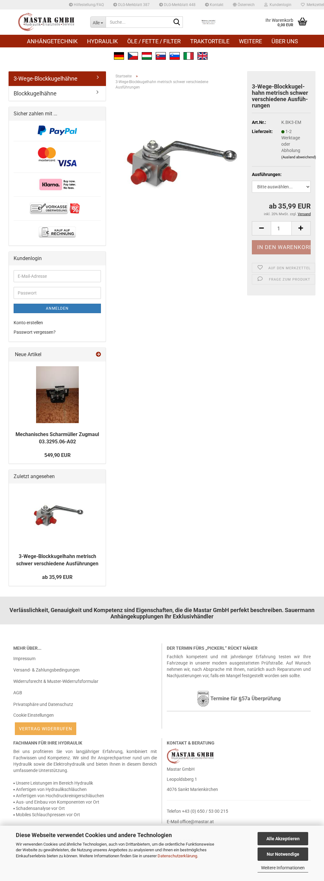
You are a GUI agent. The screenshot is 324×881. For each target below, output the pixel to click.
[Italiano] (189, 55)
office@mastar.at (197, 821)
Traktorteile (209, 41)
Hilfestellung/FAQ (88, 5)
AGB (17, 692)
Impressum (24, 658)
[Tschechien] (133, 55)
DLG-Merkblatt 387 (133, 5)
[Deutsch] (119, 55)
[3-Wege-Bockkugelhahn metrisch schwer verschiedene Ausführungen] (178, 165)
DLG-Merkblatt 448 (179, 5)
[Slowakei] (161, 55)
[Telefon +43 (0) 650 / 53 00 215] (208, 22)
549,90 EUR (57, 455)
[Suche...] (177, 22)
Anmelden (57, 308)
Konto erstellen (28, 322)
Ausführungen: (267, 174)
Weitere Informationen (283, 867)
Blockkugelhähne (35, 93)
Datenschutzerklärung (177, 856)
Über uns (284, 41)
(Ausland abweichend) (298, 157)
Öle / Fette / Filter (154, 41)
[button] (243, 4)
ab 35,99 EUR (57, 577)
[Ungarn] (147, 55)
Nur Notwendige (283, 854)
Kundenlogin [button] (279, 5)
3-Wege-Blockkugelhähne (46, 78)
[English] (202, 55)
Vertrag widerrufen (45, 728)
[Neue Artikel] (98, 354)
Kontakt (216, 5)
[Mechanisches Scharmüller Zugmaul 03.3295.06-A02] (57, 394)
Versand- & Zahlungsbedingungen (46, 669)
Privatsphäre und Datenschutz (43, 704)
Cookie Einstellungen (33, 715)
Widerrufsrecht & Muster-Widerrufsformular (55, 681)
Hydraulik (102, 41)
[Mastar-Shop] (47, 22)
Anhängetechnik (52, 41)
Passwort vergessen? (35, 332)
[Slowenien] (175, 55)
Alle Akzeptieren (283, 838)
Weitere (250, 41)
